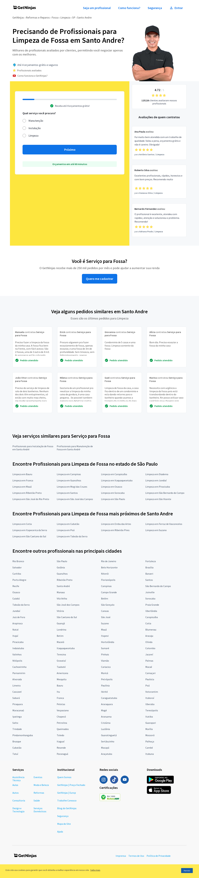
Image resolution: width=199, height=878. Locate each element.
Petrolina (62, 722)
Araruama (106, 716)
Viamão (105, 660)
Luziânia (105, 729)
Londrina (61, 629)
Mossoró (150, 735)
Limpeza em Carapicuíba (114, 474)
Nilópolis (17, 660)
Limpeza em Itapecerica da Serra (29, 530)
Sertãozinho (107, 741)
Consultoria (18, 800)
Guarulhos (62, 573)
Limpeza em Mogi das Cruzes (72, 486)
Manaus (61, 592)
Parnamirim (18, 673)
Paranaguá (62, 753)
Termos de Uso (136, 855)
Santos (149, 579)
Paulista (149, 679)
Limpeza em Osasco (111, 486)
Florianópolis (108, 579)
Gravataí (61, 660)
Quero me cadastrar (99, 279)
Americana (62, 673)
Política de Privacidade (159, 855)
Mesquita (61, 679)
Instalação (34, 128)
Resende (61, 747)
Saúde (37, 800)
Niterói (105, 573)
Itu (58, 691)
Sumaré (105, 648)
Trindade (17, 729)
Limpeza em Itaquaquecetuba (116, 480)
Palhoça (149, 741)
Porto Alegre (19, 579)
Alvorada (17, 679)
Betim (60, 635)
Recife (15, 586)
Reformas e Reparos (38, 17)
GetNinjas (18, 17)
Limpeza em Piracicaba (157, 486)
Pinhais (105, 654)
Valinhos (17, 654)
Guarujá (61, 623)
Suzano (105, 623)
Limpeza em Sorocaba (113, 492)
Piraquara (17, 704)
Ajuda (60, 831)
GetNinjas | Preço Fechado (71, 784)
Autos (15, 792)
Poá (147, 685)
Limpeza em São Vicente (158, 499)
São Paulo (62, 561)
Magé (104, 710)
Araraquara (107, 704)
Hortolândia (107, 642)
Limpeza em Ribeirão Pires (115, 530)
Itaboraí (149, 697)
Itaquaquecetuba (66, 648)
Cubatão (16, 747)
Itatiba (149, 716)
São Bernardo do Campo (158, 586)
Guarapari (150, 722)
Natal (15, 629)
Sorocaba (150, 598)
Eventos (38, 777)
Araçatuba (106, 753)
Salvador (17, 567)
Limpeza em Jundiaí (156, 480)
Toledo (60, 735)
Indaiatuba (18, 648)
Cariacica (106, 666)
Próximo (69, 150)
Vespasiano (63, 710)
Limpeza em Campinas (69, 474)
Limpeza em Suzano (156, 530)
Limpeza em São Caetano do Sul (29, 536)
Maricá (104, 673)
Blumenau (150, 629)
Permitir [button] (187, 870)
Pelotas (61, 704)
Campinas (106, 586)
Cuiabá (16, 598)
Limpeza (65, 17)
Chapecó (61, 716)
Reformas (39, 792)
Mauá (104, 629)
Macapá (105, 747)
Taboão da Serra (21, 604)
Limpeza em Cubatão (68, 523)
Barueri (149, 573)
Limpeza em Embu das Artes (116, 523)
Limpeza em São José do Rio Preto (30, 499)
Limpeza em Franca (22, 480)
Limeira (16, 685)
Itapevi (105, 635)
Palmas (149, 660)
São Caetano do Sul (67, 617)
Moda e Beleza (41, 784)
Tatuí (15, 753)
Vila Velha (62, 598)
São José (105, 617)
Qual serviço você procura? (39, 113)
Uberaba (149, 704)
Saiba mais (95, 870)
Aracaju (149, 635)
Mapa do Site (64, 823)
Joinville (150, 592)
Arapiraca (17, 623)
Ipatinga (17, 716)
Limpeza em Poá (65, 530)
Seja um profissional (97, 8)
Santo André (63, 586)
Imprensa (121, 855)
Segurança (155, 8)
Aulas (15, 784)
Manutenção (35, 120)
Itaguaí (60, 741)
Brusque (16, 741)
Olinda (148, 642)
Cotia (148, 623)
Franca (60, 697)
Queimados (63, 729)
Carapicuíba (151, 617)
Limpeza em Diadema (156, 474)
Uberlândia (151, 610)
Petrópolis (107, 679)
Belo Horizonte (109, 567)
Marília (149, 729)
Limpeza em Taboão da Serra (72, 536)
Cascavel (17, 691)
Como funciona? (129, 8)
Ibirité (104, 691)
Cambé (149, 747)
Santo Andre (84, 17)
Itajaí (15, 635)
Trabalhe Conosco (66, 800)
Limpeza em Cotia (22, 523)
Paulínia (105, 685)
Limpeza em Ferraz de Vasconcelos (163, 523)
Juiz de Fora (18, 617)
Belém (104, 598)
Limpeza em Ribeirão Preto (27, 492)
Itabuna (149, 753)
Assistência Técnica (18, 779)
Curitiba (16, 573)
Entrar (178, 8)
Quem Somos (64, 777)
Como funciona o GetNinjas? (32, 75)
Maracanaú (18, 710)
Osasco (16, 592)
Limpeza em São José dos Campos (75, 499)
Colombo (150, 648)
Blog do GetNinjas (66, 808)
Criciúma (105, 722)
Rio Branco (18, 561)
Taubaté (61, 666)
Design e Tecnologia (18, 810)
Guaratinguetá (109, 735)
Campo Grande (109, 592)
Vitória (60, 610)
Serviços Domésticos (40, 810)
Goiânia (61, 567)
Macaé (148, 666)
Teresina (61, 654)
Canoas (105, 610)
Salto (15, 722)
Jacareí (149, 654)
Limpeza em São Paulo (113, 499)
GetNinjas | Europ (66, 792)
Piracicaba (17, 642)
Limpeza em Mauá (22, 486)
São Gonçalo (107, 604)
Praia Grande (152, 604)
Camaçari (150, 673)
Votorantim (151, 691)
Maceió (60, 642)
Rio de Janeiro (108, 561)
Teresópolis (151, 710)
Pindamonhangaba (22, 735)
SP (73, 17)
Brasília (149, 567)
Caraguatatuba (109, 697)
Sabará (16, 697)
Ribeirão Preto (64, 579)
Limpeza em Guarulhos (69, 480)
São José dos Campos (68, 604)
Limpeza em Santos (67, 492)
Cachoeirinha (19, 666)
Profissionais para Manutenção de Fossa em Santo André (75, 448)
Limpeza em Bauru (22, 474)
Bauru (60, 685)
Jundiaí (16, 610)
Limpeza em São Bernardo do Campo (164, 492)
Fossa (55, 17)
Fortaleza (150, 561)
